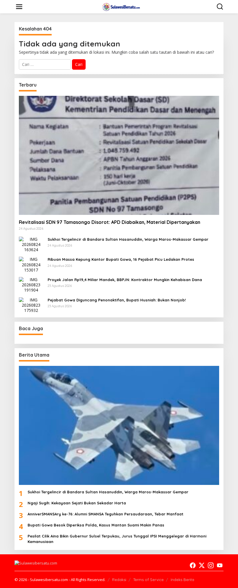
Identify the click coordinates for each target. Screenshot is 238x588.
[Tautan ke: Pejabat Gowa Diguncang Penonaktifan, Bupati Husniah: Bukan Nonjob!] (31, 305)
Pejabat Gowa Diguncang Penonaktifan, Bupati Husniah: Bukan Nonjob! (117, 300)
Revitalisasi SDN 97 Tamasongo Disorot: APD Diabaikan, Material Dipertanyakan (109, 222)
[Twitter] (201, 565)
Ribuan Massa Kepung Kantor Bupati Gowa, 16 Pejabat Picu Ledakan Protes (121, 259)
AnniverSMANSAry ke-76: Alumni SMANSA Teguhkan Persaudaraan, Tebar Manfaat (105, 514)
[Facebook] (192, 565)
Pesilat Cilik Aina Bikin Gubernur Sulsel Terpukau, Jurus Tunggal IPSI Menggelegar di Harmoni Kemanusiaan (117, 539)
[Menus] (19, 6)
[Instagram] (210, 565)
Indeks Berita (182, 579)
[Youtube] (219, 565)
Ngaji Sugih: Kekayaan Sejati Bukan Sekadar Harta (77, 503)
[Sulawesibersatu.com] (120, 6)
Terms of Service (148, 579)
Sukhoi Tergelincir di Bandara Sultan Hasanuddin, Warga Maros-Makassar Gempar (128, 239)
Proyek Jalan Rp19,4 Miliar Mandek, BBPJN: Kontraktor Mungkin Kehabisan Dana (125, 279)
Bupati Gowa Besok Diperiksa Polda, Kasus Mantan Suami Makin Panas (96, 525)
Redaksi (119, 579)
